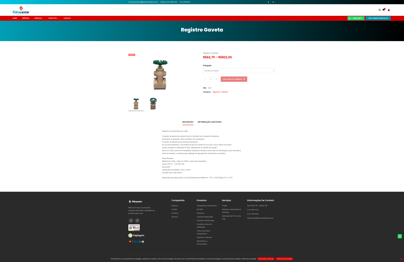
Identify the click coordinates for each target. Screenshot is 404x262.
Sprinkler (200, 209)
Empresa (174, 206)
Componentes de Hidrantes (207, 206)
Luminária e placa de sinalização (204, 225)
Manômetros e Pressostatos (202, 242)
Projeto (224, 206)
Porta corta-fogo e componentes (203, 232)
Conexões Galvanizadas (205, 221)
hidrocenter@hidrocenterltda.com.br (260, 218)
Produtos (174, 213)
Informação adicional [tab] (210, 122)
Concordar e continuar (266, 259)
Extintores (200, 213)
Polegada (207, 65)
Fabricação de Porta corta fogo (231, 217)
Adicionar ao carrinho (232, 79)
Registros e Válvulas (210, 53)
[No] (401, 259)
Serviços (174, 217)
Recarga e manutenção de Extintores (231, 210)
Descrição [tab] (187, 122)
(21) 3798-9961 (185, 2)
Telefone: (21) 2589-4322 (168, 2)
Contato (174, 209)
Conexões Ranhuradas (205, 217)
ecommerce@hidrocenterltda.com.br (145, 2)
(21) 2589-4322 (253, 210)
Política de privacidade (249, 259)
